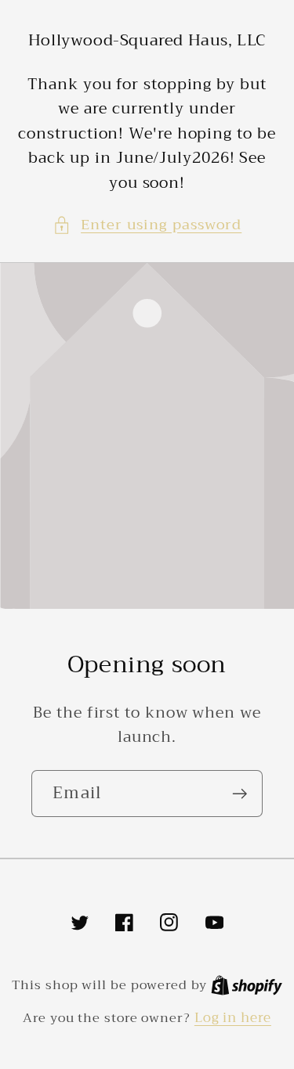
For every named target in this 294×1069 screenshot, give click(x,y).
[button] (147, 225)
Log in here (232, 1018)
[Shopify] (246, 985)
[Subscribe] (239, 794)
